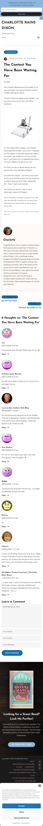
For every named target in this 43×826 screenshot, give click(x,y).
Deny (21, 812)
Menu (4, 37)
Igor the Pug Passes (9, 300)
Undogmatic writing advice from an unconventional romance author (21, 4)
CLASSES (19, 767)
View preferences (21, 818)
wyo (3, 343)
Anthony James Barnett (11, 374)
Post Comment (12, 653)
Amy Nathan (7, 447)
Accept (21, 806)
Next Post (32, 304)
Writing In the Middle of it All (30, 307)
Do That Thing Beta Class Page (24, 778)
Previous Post (11, 297)
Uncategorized (11, 52)
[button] (40, 786)
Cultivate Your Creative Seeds (24, 770)
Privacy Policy (26, 823)
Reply (4, 354)
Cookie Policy (16, 823)
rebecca (5, 546)
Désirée (5, 515)
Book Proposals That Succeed (24, 764)
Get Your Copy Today (22, 744)
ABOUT (32, 761)
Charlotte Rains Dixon (19, 25)
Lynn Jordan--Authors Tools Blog (15, 408)
